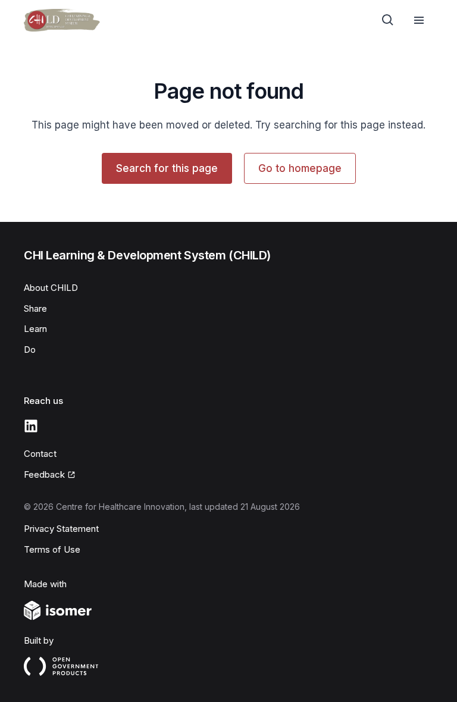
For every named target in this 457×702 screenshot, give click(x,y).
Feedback (44, 474)
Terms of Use (52, 549)
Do (30, 349)
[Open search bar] (388, 20)
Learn (35, 328)
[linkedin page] (31, 426)
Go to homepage (300, 168)
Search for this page (167, 168)
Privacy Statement (61, 528)
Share (35, 308)
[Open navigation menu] (419, 20)
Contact (40, 453)
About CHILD (51, 287)
